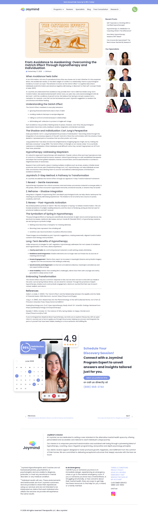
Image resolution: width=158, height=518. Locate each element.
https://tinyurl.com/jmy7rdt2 (36, 313)
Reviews (69, 9)
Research (114, 9)
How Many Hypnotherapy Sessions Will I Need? (116, 35)
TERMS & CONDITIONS (119, 468)
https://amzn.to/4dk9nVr (54, 302)
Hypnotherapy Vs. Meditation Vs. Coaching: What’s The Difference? (119, 30)
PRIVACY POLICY (117, 470)
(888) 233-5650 (117, 485)
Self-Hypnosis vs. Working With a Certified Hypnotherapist (118, 24)
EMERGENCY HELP (117, 475)
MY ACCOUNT (116, 479)
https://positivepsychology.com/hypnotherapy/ (43, 308)
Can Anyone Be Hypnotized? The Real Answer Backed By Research (119, 41)
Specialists (80, 9)
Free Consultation (101, 9)
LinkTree (114, 488)
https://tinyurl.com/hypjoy (67, 296)
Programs (58, 9)
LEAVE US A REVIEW (118, 472)
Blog (89, 9)
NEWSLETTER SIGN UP (119, 477)
